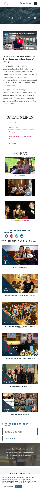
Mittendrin (13, 127)
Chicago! (12, 143)
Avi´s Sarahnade (20, 175)
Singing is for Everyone (18, 132)
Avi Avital (13, 123)
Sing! (20, 198)
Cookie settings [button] (8, 487)
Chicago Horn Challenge (20, 220)
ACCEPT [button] (18, 486)
